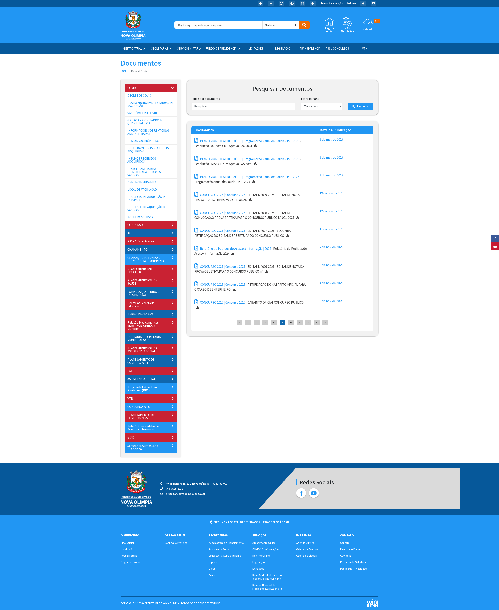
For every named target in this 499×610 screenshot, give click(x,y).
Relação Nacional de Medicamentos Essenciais (267, 586)
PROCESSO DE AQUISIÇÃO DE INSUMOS (146, 198)
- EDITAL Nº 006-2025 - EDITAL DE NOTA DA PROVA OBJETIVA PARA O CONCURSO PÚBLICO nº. (249, 269)
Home (124, 71)
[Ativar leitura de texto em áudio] (302, 3)
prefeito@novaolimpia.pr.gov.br (185, 493)
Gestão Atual (132, 48)
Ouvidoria (345, 555)
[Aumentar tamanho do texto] (260, 3)
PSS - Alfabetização (140, 241)
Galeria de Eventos (307, 549)
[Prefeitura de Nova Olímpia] (133, 25)
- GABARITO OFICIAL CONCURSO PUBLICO (252, 302)
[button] (172, 88)
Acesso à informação (332, 3)
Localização (127, 549)
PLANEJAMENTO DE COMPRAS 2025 (141, 416)
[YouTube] (373, 3)
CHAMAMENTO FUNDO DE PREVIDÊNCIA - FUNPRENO (145, 259)
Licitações (256, 48)
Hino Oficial (127, 542)
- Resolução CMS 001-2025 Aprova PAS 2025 (247, 161)
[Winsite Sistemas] (372, 603)
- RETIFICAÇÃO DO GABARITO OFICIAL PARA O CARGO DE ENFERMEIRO (250, 287)
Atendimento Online (264, 542)
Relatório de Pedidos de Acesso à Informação (143, 427)
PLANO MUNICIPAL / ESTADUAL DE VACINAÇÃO (150, 104)
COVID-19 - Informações (266, 549)
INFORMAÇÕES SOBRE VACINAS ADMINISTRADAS (148, 132)
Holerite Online (261, 555)
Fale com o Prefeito (351, 549)
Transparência (309, 48)
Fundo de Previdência (221, 48)
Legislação (282, 48)
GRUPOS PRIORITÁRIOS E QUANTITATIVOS (144, 121)
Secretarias (159, 48)
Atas (130, 233)
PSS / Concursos (337, 48)
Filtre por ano (310, 99)
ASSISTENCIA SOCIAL (141, 379)
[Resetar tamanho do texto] (281, 3)
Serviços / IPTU (187, 48)
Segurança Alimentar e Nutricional (142, 447)
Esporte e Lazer (218, 562)
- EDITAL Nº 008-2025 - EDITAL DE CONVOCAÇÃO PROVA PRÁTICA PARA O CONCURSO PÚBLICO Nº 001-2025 (244, 215)
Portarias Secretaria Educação (140, 304)
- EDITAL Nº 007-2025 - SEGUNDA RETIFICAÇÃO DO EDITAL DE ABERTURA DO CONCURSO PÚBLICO (242, 233)
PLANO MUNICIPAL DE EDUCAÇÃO (142, 270)
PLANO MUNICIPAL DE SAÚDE (142, 281)
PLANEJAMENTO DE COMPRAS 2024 (141, 360)
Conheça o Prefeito (176, 542)
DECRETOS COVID (139, 95)
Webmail (351, 3)
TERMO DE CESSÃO (140, 314)
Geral (212, 568)
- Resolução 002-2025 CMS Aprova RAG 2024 (247, 143)
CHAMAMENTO (137, 249)
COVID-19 (133, 88)
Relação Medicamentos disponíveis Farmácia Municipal (143, 325)
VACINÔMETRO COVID (142, 113)
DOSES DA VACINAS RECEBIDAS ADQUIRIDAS (148, 149)
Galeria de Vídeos (306, 555)
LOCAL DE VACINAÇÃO (142, 189)
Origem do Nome (131, 562)
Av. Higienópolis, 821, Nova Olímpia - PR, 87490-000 (196, 483)
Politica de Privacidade (353, 568)
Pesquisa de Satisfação (353, 562)
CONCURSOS (135, 225)
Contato (344, 542)
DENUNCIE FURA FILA (141, 182)
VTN (364, 48)
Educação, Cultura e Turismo (225, 555)
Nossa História (129, 555)
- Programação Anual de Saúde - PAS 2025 (247, 179)
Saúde (212, 575)
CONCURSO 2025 (138, 407)
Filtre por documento (206, 99)
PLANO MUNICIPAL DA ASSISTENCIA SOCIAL (142, 349)
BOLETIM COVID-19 (140, 217)
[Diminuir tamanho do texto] (271, 3)
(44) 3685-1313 (174, 488)
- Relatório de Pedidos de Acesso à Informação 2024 (250, 251)
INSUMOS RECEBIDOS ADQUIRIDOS (142, 159)
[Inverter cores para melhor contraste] (292, 3)
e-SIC (130, 437)
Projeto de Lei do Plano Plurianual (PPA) (142, 388)
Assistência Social (219, 549)
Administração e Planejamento (226, 542)
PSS (130, 371)
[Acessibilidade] (313, 3)
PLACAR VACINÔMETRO (143, 141)
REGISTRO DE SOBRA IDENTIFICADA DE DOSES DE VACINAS (146, 172)
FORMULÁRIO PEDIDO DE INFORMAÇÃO (144, 293)
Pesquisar (363, 106)
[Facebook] (363, 3)
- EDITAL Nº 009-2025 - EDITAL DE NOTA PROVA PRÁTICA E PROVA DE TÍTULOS (247, 197)
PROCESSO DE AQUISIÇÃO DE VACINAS (146, 208)
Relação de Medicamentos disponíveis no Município (267, 576)
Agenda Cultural (305, 542)
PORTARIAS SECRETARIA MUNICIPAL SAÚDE (144, 338)
